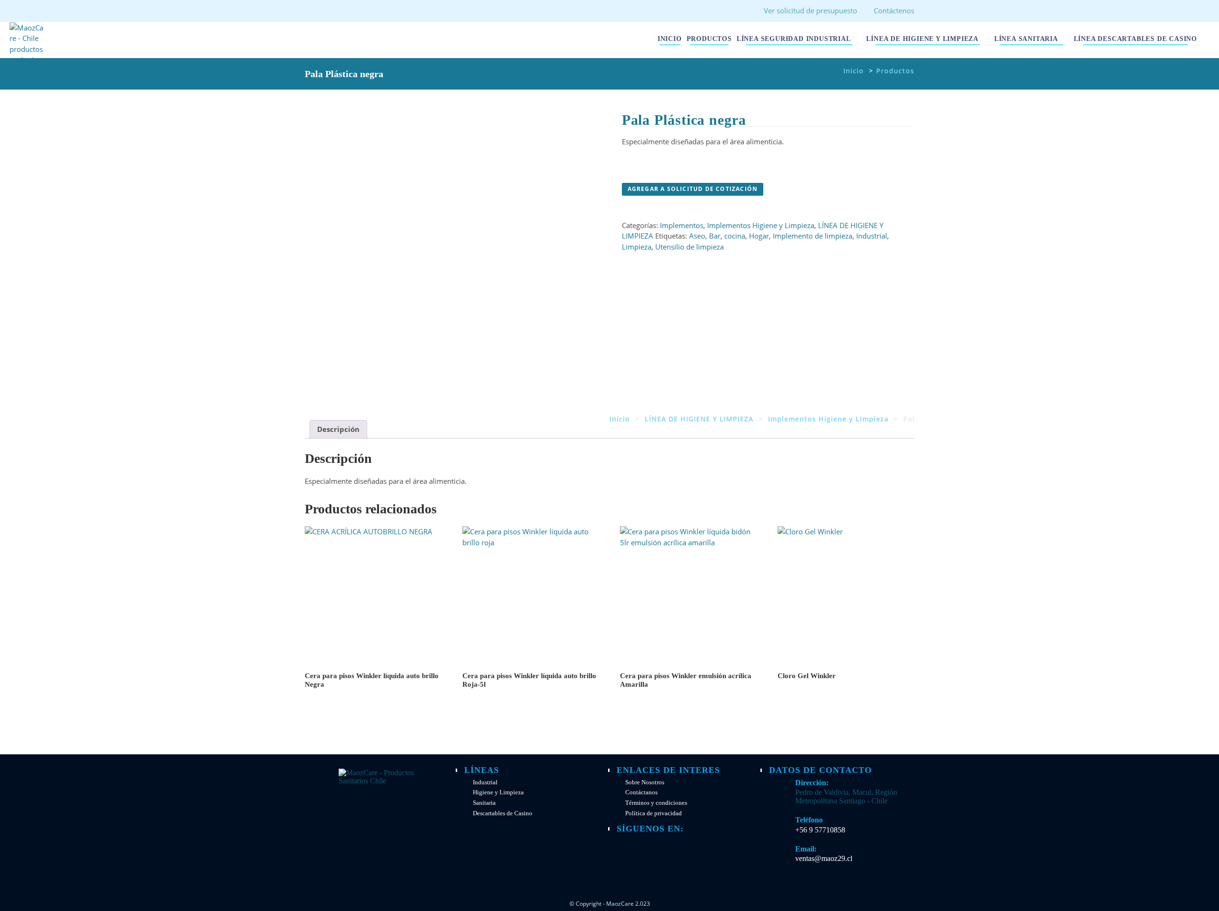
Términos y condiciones (656, 803)
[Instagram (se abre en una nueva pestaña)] (325, 12)
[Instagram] (649, 847)
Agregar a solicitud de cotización (693, 189)
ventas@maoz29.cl (823, 858)
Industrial (871, 235)
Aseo (697, 235)
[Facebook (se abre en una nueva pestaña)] (311, 12)
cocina (734, 235)
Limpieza (636, 246)
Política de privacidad (653, 813)
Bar (714, 235)
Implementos (681, 225)
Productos (895, 70)
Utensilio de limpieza (689, 246)
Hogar (759, 235)
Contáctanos (641, 792)
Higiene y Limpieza (498, 792)
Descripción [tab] (338, 429)
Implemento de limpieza (812, 235)
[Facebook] (627, 847)
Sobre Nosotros (644, 782)
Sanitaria (484, 803)
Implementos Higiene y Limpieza (760, 225)
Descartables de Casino (502, 813)
